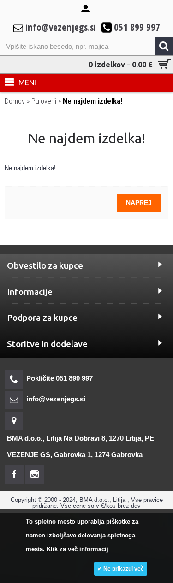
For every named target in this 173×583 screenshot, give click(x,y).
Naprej (139, 202)
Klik (52, 549)
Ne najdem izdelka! (92, 101)
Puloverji (43, 101)
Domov (15, 101)
